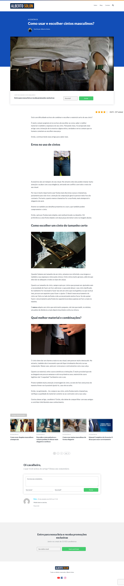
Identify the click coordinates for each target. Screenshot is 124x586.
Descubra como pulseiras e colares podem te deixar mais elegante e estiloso (47, 439)
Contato (107, 5)
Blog (101, 5)
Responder (36, 506)
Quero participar (74, 549)
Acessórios (14, 434)
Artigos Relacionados (18, 415)
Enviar (86, 98)
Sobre (95, 5)
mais (66, 453)
